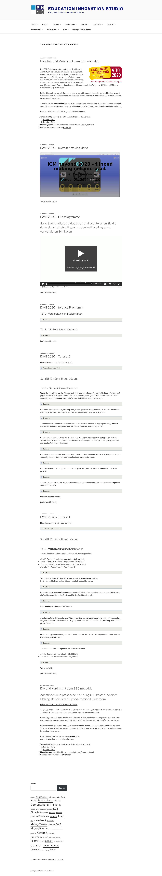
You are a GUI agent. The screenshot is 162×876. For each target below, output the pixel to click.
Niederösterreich (58, 829)
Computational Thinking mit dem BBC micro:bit (92, 710)
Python (58, 837)
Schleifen (49, 841)
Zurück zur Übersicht (48, 202)
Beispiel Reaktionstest (76, 106)
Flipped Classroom (39, 812)
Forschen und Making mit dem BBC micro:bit (69, 61)
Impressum (52, 859)
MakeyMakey (52, 30)
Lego (61, 816)
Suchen (33, 783)
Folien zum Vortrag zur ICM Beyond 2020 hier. (58, 704)
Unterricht (36, 849)
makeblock (40, 820)
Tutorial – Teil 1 (49, 119)
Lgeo (32, 820)
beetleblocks (45, 800)
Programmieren (39, 837)
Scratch (56, 24)
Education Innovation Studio (85, 8)
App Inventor (42, 797)
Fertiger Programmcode (50, 497)
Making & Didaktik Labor (81, 30)
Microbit (84, 24)
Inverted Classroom (40, 816)
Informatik (59, 812)
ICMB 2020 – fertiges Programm (61, 307)
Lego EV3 (110, 24)
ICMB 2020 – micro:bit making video (64, 148)
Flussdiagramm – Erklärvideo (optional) (56, 362)
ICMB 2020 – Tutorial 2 (55, 356)
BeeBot (33, 24)
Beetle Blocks (70, 24)
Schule (56, 841)
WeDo (52, 849)
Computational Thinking (46, 804)
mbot (50, 824)
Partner (60, 859)
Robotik (35, 840)
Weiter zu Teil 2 (46, 668)
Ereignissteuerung (41, 809)
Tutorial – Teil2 (49, 122)
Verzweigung (45, 850)
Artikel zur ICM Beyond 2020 (104, 85)
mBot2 (57, 824)
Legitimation (53, 816)
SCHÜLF (60, 841)
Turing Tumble (36, 30)
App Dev (33, 797)
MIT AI (45, 828)
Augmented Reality (58, 797)
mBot (65, 30)
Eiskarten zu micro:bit (93, 96)
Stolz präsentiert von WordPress (42, 871)
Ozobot (44, 24)
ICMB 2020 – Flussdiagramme (60, 217)
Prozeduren (52, 837)
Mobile (51, 829)
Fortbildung (52, 812)
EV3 (55, 808)
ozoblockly (33, 833)
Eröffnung (49, 809)
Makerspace (50, 820)
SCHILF (42, 841)
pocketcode (50, 833)
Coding (57, 800)
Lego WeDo (97, 24)
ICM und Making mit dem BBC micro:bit (66, 688)
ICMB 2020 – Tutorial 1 (55, 517)
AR (50, 797)
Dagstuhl (33, 809)
